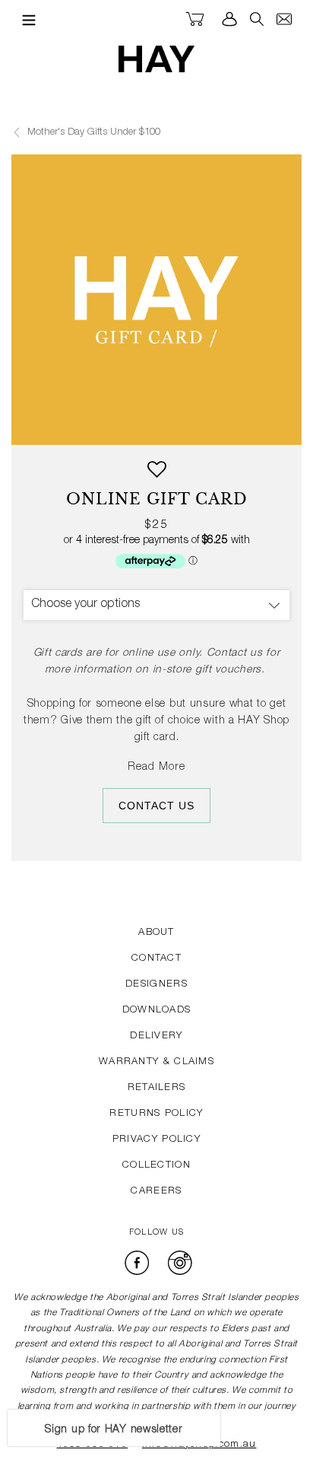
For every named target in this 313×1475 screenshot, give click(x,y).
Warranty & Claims (156, 1062)
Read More (156, 767)
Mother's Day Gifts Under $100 (92, 133)
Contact (156, 959)
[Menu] (25, 19)
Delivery (156, 1036)
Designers (156, 985)
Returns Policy (156, 1114)
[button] (156, 475)
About (156, 933)
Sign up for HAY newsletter (113, 1430)
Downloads (156, 1011)
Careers (156, 1192)
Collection (156, 1166)
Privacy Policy (156, 1140)
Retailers (157, 1088)
